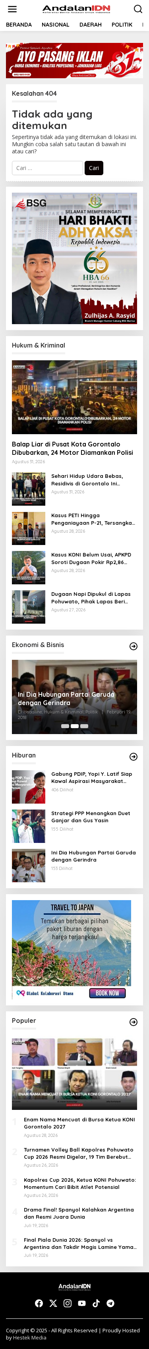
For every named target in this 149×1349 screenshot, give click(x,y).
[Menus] (12, 9)
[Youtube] (82, 1303)
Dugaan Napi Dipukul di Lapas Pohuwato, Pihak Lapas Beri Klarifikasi (91, 598)
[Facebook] (39, 1303)
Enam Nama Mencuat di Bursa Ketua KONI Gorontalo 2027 (79, 1123)
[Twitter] (53, 1303)
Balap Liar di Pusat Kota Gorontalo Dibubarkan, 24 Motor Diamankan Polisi (72, 448)
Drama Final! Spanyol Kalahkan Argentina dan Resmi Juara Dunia (79, 1213)
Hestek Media (29, 1337)
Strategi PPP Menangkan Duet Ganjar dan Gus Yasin (65, 698)
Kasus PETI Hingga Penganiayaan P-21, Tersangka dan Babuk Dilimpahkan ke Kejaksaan (91, 519)
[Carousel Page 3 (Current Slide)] (84, 726)
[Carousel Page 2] (75, 726)
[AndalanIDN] (76, 8)
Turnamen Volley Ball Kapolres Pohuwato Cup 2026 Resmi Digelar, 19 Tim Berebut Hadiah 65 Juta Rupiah (79, 1153)
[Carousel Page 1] (65, 726)
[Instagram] (67, 1303)
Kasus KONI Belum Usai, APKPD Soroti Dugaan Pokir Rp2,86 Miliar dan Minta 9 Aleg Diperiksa (91, 558)
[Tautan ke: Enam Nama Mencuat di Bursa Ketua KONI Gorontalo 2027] (74, 1073)
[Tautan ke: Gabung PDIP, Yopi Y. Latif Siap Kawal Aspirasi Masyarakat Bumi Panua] (28, 786)
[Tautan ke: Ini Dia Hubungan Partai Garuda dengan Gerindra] (28, 865)
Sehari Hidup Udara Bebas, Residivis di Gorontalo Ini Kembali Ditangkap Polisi (87, 480)
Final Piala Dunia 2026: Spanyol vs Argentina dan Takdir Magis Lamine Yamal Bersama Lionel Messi (79, 1243)
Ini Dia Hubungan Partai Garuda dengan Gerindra (93, 856)
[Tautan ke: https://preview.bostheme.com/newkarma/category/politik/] (133, 646)
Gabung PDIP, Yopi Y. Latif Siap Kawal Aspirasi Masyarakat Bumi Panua (91, 778)
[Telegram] (110, 1303)
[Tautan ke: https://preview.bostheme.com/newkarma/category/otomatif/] (133, 756)
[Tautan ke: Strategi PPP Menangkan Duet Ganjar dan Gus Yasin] (28, 825)
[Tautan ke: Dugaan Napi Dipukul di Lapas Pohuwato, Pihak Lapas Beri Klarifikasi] (28, 606)
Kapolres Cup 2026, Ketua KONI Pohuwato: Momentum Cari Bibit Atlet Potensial (80, 1183)
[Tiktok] (96, 1303)
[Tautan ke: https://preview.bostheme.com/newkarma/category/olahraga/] (133, 1022)
